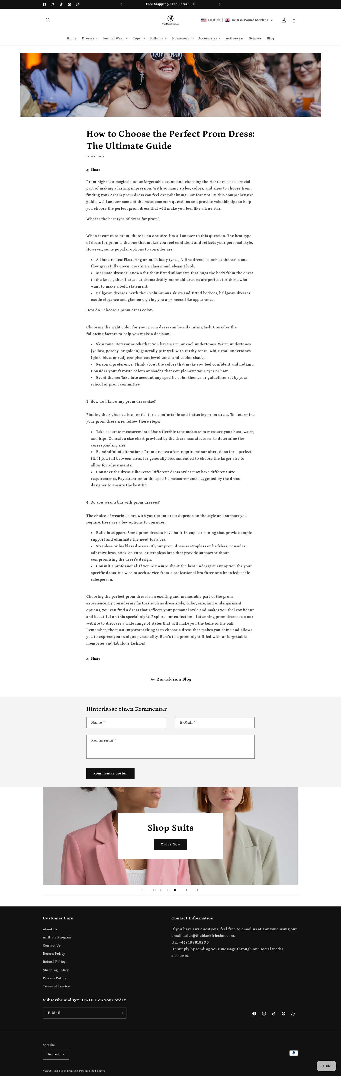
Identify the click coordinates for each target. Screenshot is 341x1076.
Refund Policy (54, 962)
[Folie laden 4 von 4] (175, 889)
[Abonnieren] (121, 1013)
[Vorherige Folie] (143, 890)
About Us (50, 929)
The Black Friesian (65, 1071)
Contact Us (51, 946)
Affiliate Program (57, 937)
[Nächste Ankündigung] (220, 4)
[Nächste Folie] (186, 890)
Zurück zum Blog (174, 679)
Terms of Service (56, 986)
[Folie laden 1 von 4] (154, 889)
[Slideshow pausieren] (198, 890)
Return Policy (54, 954)
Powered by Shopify (92, 1071)
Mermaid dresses (111, 273)
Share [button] (95, 170)
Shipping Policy (56, 970)
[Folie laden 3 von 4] (168, 889)
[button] (48, 20)
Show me (170, 844)
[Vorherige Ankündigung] (121, 4)
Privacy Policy (54, 978)
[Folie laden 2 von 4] (161, 889)
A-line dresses (109, 260)
